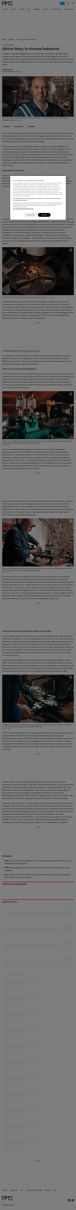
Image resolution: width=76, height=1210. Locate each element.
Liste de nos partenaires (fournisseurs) (23, 209)
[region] (38, 198)
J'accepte (44, 215)
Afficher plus (30, 215)
